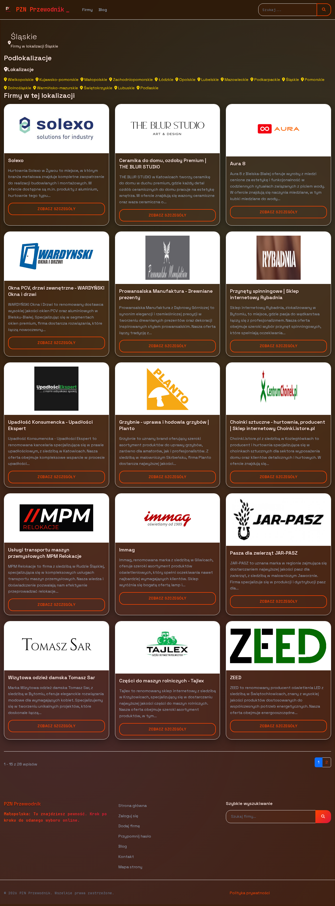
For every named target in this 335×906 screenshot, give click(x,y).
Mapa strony (130, 866)
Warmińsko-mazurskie (57, 87)
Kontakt (126, 856)
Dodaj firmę (129, 826)
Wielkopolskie (20, 79)
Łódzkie (165, 79)
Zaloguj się (128, 815)
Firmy (87, 9)
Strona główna (132, 805)
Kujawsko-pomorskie (58, 79)
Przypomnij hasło (134, 836)
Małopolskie (95, 79)
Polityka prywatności (250, 892)
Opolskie (186, 79)
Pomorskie (314, 79)
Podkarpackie (266, 79)
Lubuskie (126, 87)
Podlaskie (149, 87)
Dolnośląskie (19, 87)
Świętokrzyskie (97, 87)
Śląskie (292, 79)
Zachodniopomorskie (132, 79)
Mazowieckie (236, 79)
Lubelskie (209, 79)
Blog (103, 9)
